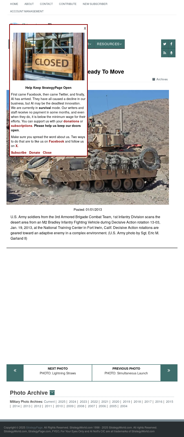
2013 (27, 406)
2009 (70, 406)
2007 (91, 406)
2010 (59, 406)
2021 (105, 401)
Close (47, 152)
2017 (148, 401)
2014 (16, 406)
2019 (126, 401)
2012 (37, 406)
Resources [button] (108, 43)
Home (14, 4)
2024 (72, 401)
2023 (83, 401)
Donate (34, 152)
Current (50, 401)
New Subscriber (95, 4)
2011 (48, 406)
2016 (158, 401)
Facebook (56, 141)
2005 (113, 406)
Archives (162, 79)
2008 (80, 406)
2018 (137, 401)
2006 (102, 406)
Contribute (68, 4)
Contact (46, 4)
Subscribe (18, 152)
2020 (115, 401)
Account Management (27, 11)
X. (16, 145)
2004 (123, 406)
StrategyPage (34, 427)
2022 (94, 401)
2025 (62, 401)
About (29, 4)
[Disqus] (92, 304)
